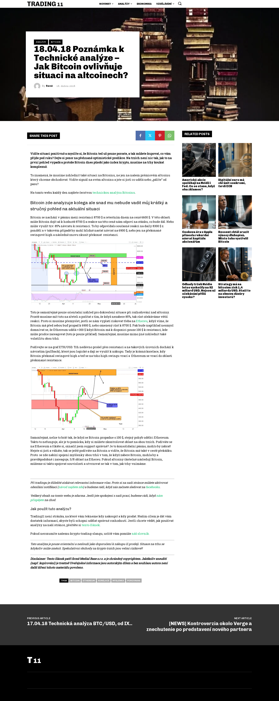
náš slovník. (141, 533)
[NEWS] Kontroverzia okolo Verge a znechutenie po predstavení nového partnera (199, 626)
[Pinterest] (160, 135)
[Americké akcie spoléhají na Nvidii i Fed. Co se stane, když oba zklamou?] (199, 160)
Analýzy (41, 42)
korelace (103, 580)
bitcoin (75, 580)
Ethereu (142, 321)
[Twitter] (150, 135)
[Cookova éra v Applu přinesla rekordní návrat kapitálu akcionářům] (199, 212)
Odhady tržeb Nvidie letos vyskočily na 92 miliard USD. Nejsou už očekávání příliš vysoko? (199, 290)
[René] (38, 86)
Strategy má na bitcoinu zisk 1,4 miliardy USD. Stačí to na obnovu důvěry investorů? (234, 290)
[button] (180, 3)
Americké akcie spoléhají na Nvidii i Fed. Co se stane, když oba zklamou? (198, 184)
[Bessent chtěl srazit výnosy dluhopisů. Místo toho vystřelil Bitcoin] (235, 212)
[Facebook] (140, 135)
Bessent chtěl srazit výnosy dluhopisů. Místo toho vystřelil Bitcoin (233, 236)
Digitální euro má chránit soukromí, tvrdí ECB (232, 183)
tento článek (91, 525)
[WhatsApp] (169, 135)
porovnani (133, 580)
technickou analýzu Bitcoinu (114, 192)
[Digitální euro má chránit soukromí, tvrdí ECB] (235, 160)
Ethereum (89, 580)
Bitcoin (56, 42)
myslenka (118, 580)
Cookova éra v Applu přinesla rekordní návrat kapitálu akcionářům (197, 236)
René (49, 86)
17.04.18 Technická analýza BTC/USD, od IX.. (79, 623)
